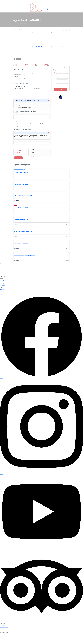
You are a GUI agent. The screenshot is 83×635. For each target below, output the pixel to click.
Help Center (2, 625)
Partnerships (2, 289)
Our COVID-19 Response (4, 627)
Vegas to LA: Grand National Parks (21, 219)
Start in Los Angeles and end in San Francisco (23, 195)
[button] (73, 6)
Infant (55, 82)
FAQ (0, 291)
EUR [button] (70, 5)
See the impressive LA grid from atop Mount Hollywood (28, 100)
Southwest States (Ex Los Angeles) (21, 172)
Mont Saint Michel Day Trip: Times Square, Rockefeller (24, 255)
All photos (19, 58)
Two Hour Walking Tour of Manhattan (21, 207)
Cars (47, 8)
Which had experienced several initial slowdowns (25, 132)
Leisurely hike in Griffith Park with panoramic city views (27, 116)
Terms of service (2, 285)
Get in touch (2, 292)
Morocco (16, 22)
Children (55, 77)
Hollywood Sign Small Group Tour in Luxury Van (23, 231)
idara (60, 99)
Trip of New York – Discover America (21, 184)
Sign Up (77, 5)
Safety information (3, 630)
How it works (49, 4)
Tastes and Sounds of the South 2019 (21, 243)
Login (75, 5)
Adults (55, 72)
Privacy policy (2, 283)
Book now (60, 89)
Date (53, 69)
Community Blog (2, 280)
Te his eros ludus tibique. (21, 142)
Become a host (80, 5)
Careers (1, 281)
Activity (48, 5)
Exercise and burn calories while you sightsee (26, 111)
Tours (47, 9)
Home (48, 3)
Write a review (18, 158)
